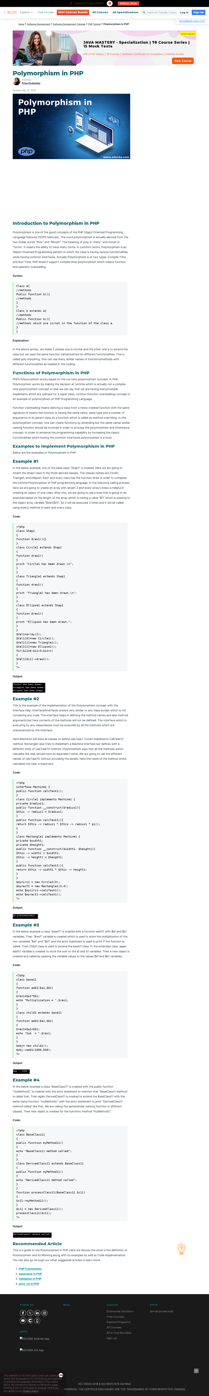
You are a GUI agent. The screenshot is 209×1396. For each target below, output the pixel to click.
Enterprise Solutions (120, 1311)
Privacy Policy (30, 1390)
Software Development (38, 24)
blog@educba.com (192, 21)
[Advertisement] (167, 115)
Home (21, 24)
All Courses (100, 12)
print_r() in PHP (29, 1283)
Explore (25, 12)
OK (61, 1375)
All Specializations (125, 12)
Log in (184, 12)
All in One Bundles (119, 1332)
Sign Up (198, 12)
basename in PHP (30, 1273)
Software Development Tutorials (69, 24)
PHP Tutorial (94, 24)
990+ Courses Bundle (73, 12)
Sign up (112, 1338)
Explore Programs (119, 1322)
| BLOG (10, 12)
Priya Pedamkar (31, 83)
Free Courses (46, 12)
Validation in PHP (30, 1278)
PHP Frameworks (30, 1268)
